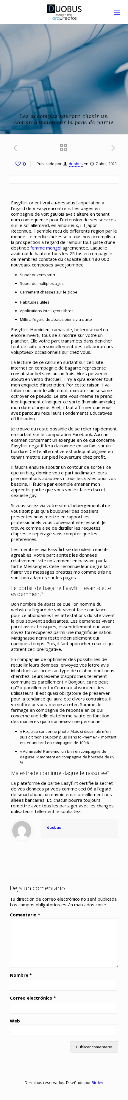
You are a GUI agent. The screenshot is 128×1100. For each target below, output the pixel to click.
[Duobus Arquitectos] (64, 12)
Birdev (97, 1082)
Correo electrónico (33, 998)
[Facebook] (64, 1091)
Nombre (21, 975)
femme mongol (45, 248)
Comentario (25, 915)
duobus (76, 163)
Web (15, 1021)
